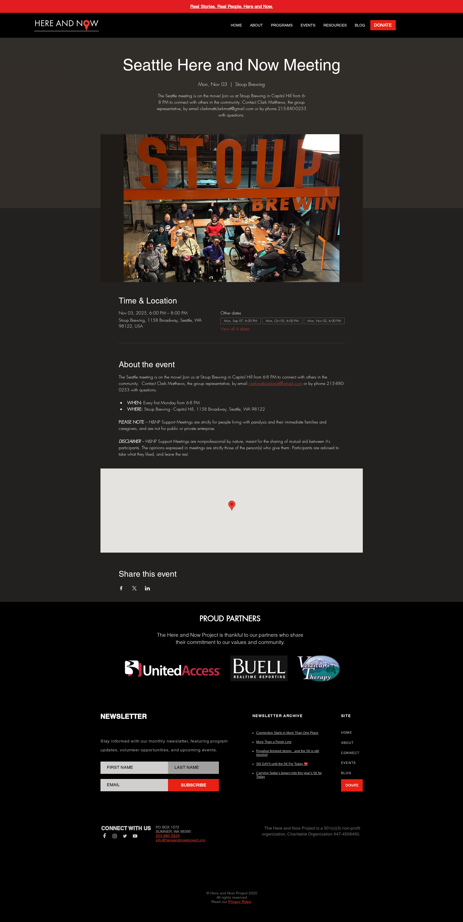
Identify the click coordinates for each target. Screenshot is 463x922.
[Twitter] (125, 836)
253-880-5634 (168, 836)
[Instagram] (115, 836)
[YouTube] (135, 836)
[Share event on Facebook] (121, 588)
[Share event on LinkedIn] (147, 588)
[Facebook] (104, 836)
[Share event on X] (134, 588)
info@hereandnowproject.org (180, 840)
